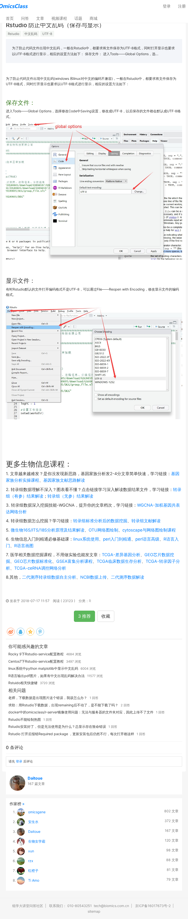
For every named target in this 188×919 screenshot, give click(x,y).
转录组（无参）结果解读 (70, 496)
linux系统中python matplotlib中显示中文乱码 (43, 668)
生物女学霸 (36, 841)
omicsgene (37, 812)
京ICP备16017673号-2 (153, 906)
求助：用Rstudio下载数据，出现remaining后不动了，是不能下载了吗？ (63, 705)
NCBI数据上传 (93, 577)
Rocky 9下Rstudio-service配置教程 (36, 654)
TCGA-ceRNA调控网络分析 (40, 568)
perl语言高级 (147, 539)
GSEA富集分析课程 (74, 561)
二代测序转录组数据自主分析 (49, 577)
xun (31, 851)
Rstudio (13, 34)
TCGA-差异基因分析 (121, 554)
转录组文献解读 (146, 520)
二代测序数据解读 (127, 577)
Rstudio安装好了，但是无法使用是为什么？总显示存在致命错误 (57, 726)
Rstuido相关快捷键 (22, 683)
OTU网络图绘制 (103, 530)
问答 (25, 18)
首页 (11, 18)
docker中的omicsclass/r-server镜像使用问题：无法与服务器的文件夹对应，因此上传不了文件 (80, 712)
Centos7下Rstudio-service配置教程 (36, 661)
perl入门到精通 (117, 539)
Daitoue (35, 778)
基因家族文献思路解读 (64, 480)
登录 (167, 6)
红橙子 (33, 870)
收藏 (105, 616)
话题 (78, 18)
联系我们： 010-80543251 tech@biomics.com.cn (89, 906)
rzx (30, 861)
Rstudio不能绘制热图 (24, 719)
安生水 (33, 822)
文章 (40, 18)
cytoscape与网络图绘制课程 (149, 530)
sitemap (94, 911)
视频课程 (59, 18)
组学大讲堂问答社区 (27, 906)
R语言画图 (24, 545)
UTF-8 (47, 34)
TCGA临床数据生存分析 (119, 561)
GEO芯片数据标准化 (33, 561)
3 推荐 (84, 616)
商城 (93, 18)
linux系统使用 (86, 539)
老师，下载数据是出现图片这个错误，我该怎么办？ (47, 698)
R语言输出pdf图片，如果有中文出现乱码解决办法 (46, 676)
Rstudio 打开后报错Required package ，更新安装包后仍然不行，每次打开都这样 (71, 734)
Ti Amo (33, 880)
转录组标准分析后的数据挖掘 (100, 520)
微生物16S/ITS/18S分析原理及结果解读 (47, 530)
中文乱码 (30, 34)
